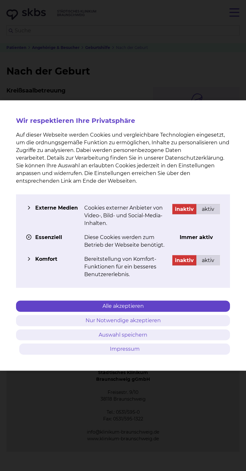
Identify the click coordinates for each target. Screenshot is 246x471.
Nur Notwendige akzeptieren (123, 320)
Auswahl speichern (123, 334)
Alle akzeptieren (123, 306)
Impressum (125, 349)
